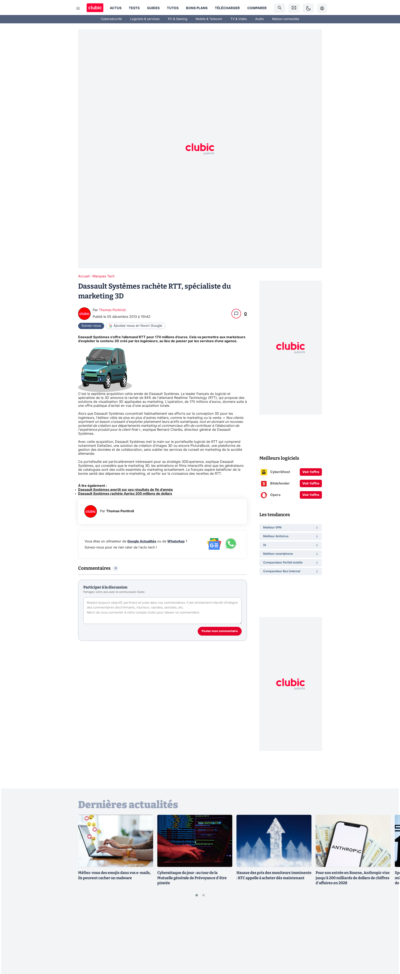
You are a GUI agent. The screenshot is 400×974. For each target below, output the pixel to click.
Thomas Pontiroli (112, 310)
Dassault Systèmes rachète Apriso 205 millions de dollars (125, 493)
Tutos (173, 8)
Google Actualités (141, 541)
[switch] (308, 8)
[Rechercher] (279, 8)
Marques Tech (103, 276)
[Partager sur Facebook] (389, 938)
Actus (115, 8)
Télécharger (227, 8)
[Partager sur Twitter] (389, 952)
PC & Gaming (177, 19)
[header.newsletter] (293, 8)
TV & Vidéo (238, 19)
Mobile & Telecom (209, 19)
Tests (134, 8)
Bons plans (197, 8)
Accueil (84, 276)
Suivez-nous (91, 325)
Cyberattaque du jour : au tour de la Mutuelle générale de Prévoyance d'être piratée (192, 877)
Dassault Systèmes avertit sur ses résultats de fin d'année (125, 489)
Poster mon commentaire (220, 631)
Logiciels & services (145, 19)
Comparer (257, 8)
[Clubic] (95, 8)
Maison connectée (285, 19)
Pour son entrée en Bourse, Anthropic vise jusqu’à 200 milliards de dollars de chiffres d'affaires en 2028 (353, 877)
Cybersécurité (111, 19)
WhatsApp (176, 541)
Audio (259, 19)
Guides (153, 8)
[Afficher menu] (78, 8)
